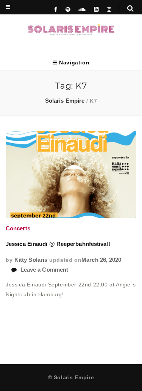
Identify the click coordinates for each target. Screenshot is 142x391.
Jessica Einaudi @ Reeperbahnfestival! (58, 244)
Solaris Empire (64, 101)
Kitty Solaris (30, 260)
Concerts (18, 228)
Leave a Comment (44, 270)
